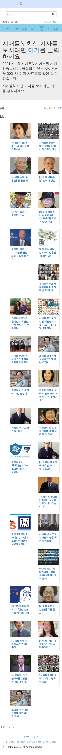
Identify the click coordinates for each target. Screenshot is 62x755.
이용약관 (10, 741)
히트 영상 (53, 28)
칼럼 (24, 28)
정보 (33, 28)
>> (12, 727)
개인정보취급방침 (47, 741)
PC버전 (56, 21)
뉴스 (7, 28)
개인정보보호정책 (26, 741)
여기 (34, 49)
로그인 (47, 21)
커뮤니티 (42, 28)
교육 (15, 28)
